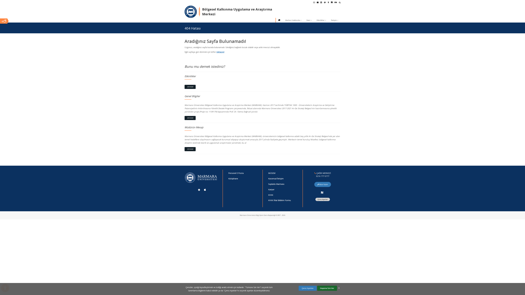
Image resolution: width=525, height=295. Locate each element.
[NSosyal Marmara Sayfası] (331, 2)
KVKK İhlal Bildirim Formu (279, 200)
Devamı (190, 87)
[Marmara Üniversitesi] (191, 12)
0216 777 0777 (322, 176)
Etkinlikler (321, 20)
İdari (308, 20)
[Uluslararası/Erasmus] (324, 2)
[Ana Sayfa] (279, 20)
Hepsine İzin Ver (327, 288)
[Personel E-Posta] (317, 2)
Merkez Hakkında (292, 20)
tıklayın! (220, 52)
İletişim (334, 20)
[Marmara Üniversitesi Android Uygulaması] (199, 190)
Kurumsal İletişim (276, 178)
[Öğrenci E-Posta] (314, 2)
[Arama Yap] (339, 3)
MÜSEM (271, 173)
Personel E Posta (236, 173)
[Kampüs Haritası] (328, 2)
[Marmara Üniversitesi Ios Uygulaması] (205, 190)
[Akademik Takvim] (321, 2)
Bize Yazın (323, 184)
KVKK (270, 195)
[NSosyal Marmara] (322, 192)
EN (335, 2)
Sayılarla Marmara (276, 184)
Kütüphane (233, 178)
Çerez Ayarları (322, 199)
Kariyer (271, 189)
